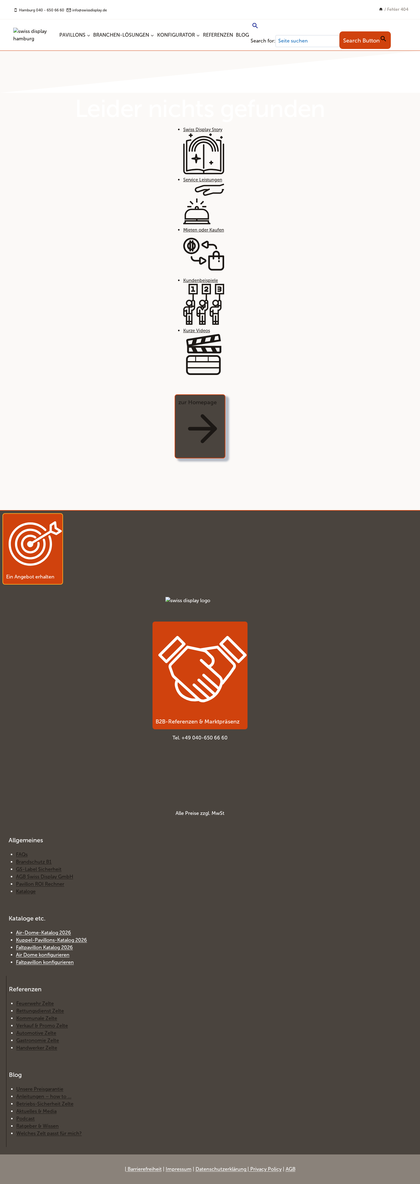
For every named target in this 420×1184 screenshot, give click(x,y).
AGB (290, 1169)
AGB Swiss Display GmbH (44, 877)
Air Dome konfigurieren (42, 955)
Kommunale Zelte (36, 1018)
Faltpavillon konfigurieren (45, 962)
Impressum (179, 1169)
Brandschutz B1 (34, 862)
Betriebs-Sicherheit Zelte (44, 1104)
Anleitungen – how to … (43, 1096)
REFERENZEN (218, 35)
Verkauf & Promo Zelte (42, 1026)
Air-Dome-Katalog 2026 (43, 933)
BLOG (242, 35)
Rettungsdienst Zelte (40, 1011)
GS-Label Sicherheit (38, 869)
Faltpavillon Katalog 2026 (44, 947)
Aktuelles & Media (36, 1111)
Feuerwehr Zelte (35, 1003)
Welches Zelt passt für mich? (49, 1133)
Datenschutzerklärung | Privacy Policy (239, 1169)
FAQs (22, 854)
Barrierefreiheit (145, 1169)
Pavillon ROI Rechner (40, 884)
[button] (321, 26)
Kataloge (26, 891)
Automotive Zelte (36, 1033)
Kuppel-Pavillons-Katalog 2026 (51, 940)
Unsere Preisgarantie (39, 1089)
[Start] (381, 9)
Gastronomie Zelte (37, 1040)
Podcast (25, 1119)
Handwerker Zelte (36, 1048)
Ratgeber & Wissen (37, 1126)
